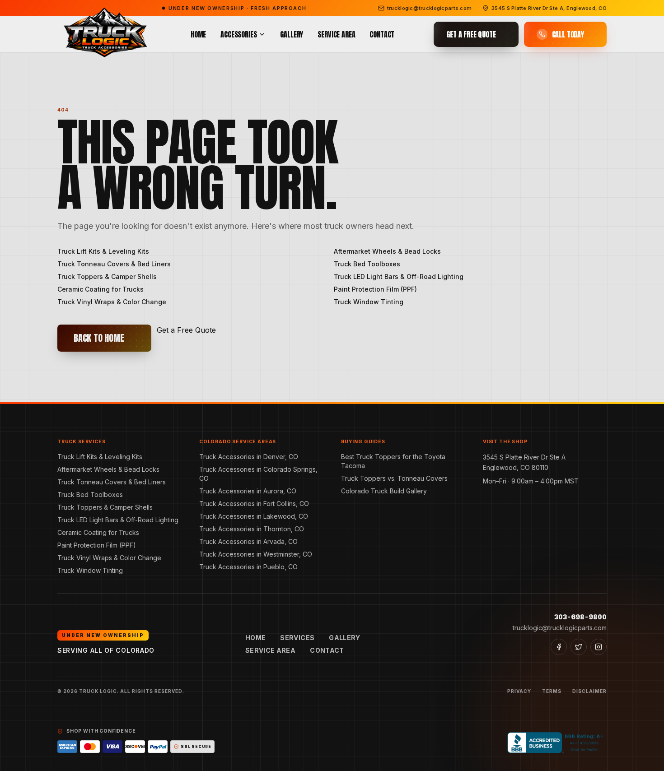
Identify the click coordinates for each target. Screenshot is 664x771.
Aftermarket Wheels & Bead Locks (387, 251)
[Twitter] (578, 647)
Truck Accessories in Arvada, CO (248, 541)
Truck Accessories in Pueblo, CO (248, 567)
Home (198, 34)
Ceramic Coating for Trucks (100, 289)
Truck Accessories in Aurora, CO (247, 491)
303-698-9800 (580, 617)
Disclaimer (589, 691)
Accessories (238, 34)
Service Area (336, 34)
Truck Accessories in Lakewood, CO (253, 516)
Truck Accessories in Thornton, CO (251, 529)
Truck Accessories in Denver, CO (248, 456)
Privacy (519, 691)
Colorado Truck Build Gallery (384, 491)
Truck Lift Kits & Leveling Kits (103, 251)
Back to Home (99, 338)
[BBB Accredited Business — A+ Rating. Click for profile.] (557, 742)
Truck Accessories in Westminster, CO (255, 554)
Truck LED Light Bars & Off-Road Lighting (398, 276)
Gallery (291, 34)
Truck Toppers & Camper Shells (107, 276)
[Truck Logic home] (104, 34)
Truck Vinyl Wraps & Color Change (111, 302)
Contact (381, 34)
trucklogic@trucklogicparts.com (560, 628)
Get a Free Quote (186, 329)
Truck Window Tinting (368, 302)
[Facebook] (559, 647)
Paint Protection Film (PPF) (375, 289)
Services (297, 637)
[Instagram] (598, 647)
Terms (551, 691)
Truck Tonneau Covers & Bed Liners (114, 264)
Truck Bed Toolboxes (367, 264)
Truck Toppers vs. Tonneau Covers (394, 478)
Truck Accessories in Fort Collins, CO (254, 503)
